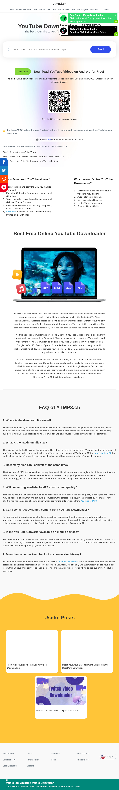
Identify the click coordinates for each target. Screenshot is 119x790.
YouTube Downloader (67, 561)
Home (53, 760)
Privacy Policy (33, 760)
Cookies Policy (9, 760)
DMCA (30, 754)
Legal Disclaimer (10, 766)
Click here (11, 211)
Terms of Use (8, 754)
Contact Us (55, 754)
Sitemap (30, 766)
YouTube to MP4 (103, 453)
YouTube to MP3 (88, 501)
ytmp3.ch (59, 4)
